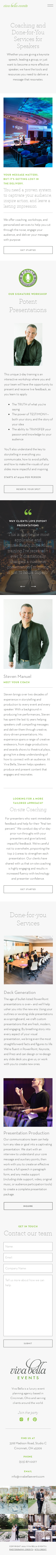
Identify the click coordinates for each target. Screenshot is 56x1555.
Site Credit (41, 1549)
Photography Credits (21, 1549)
